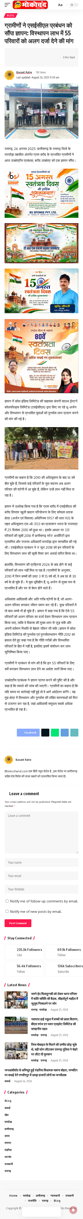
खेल (7, 1115)
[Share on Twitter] (22, 53)
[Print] (50, 53)
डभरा (7, 1136)
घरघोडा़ (43, 1009)
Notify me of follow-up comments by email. (44, 901)
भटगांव (8, 1157)
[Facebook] (65, 760)
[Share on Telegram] (36, 53)
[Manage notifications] (73, 1210)
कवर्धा (7, 1081)
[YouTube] (71, 760)
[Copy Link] (43, 53)
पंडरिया (8, 1150)
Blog (10, 15)
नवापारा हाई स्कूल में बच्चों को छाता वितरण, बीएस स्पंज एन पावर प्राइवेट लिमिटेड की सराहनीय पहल (54, 1024)
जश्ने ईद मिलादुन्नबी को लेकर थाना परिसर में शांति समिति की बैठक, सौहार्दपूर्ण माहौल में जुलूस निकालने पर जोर (54, 998)
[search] (53, 5)
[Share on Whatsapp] (29, 53)
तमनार (8, 1142)
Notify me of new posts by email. (36, 911)
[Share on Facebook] (15, 53)
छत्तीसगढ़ (9, 1129)
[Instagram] (76, 760)
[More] (15, 61)
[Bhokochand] (30, 5)
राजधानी (9, 1164)
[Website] (60, 760)
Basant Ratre (24, 72)
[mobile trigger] (8, 5)
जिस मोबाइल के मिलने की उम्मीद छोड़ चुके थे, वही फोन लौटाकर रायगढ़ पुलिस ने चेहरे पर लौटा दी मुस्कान (54, 1049)
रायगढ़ (34, 1009)
